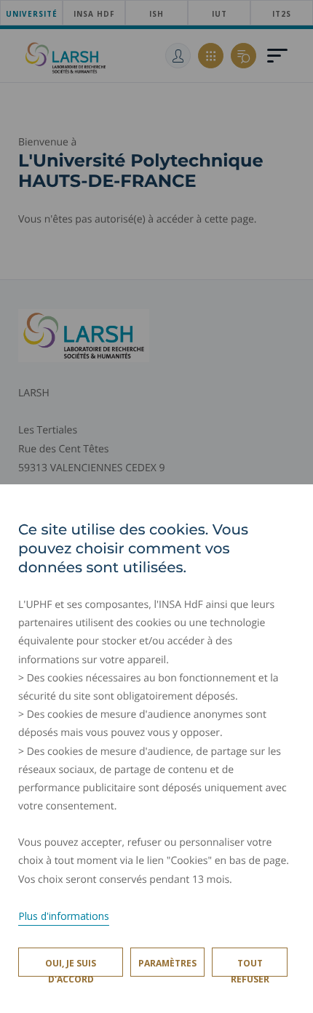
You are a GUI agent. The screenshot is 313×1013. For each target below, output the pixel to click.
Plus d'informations (63, 916)
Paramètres (167, 963)
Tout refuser (250, 967)
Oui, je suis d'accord (70, 967)
